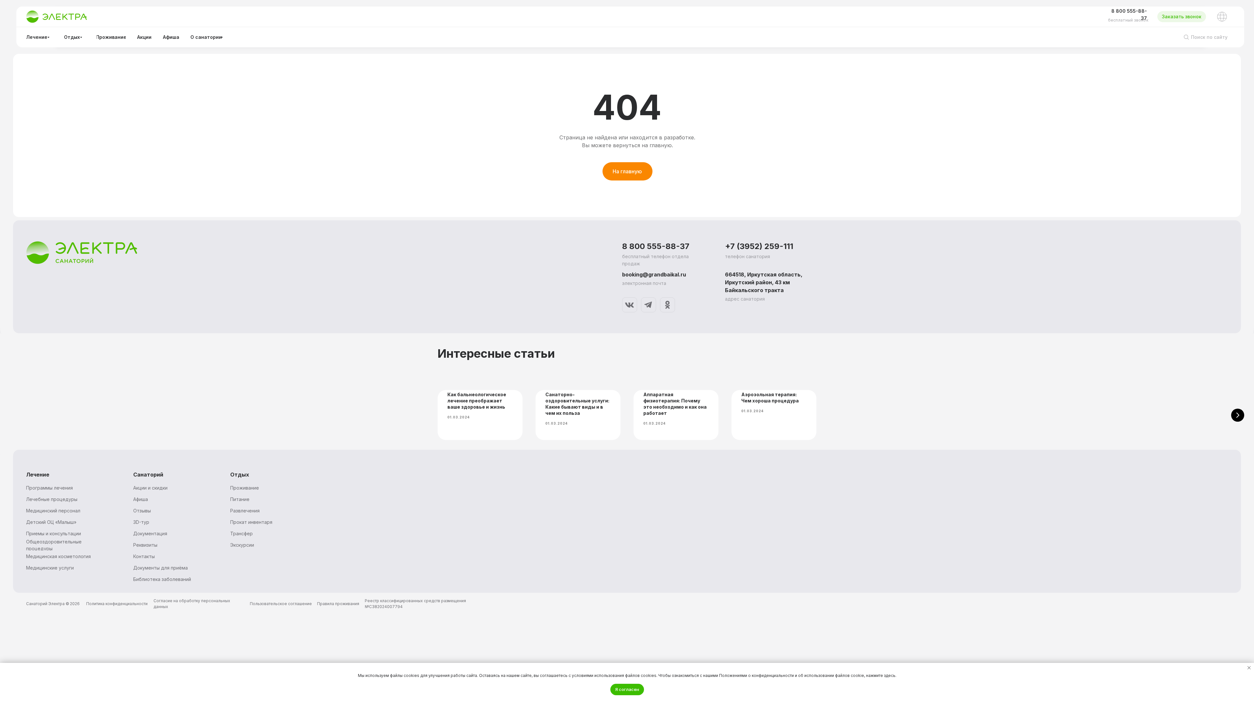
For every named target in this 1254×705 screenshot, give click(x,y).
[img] (629, 304)
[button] (1181, 16)
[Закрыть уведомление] (1249, 668)
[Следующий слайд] (1237, 415)
